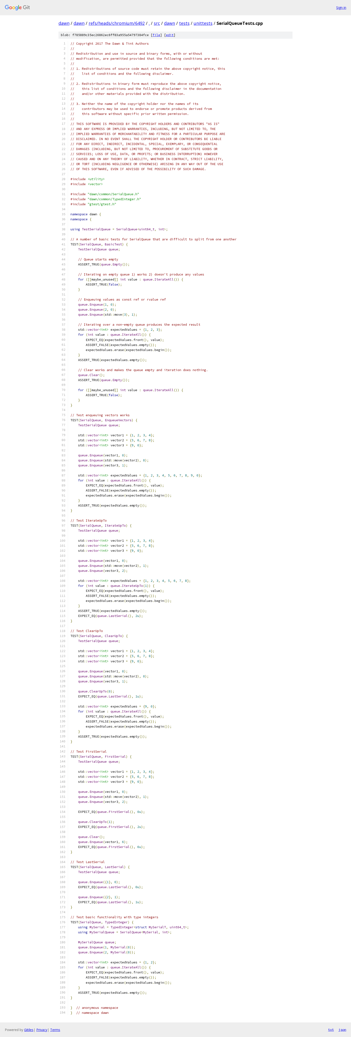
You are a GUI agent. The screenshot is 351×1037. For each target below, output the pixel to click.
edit (170, 35)
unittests (203, 23)
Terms (55, 1029)
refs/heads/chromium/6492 (117, 23)
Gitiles (28, 1029)
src (157, 23)
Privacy (41, 1029)
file (156, 35)
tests (184, 23)
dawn (63, 23)
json (342, 1029)
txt (331, 1029)
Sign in (341, 7)
